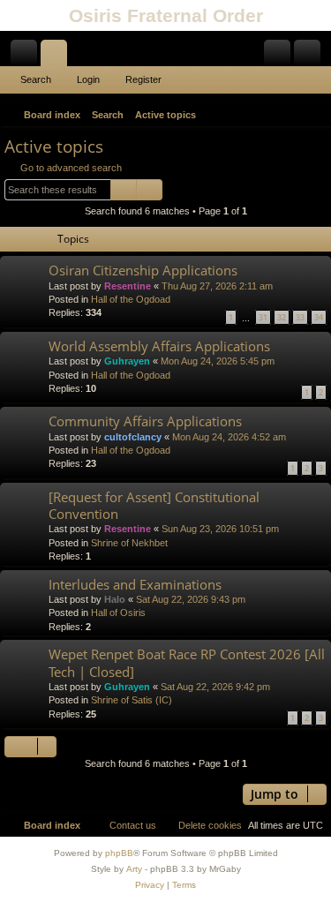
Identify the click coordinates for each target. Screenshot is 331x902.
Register (143, 79)
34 (318, 317)
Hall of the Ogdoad (130, 299)
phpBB (119, 853)
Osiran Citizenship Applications (143, 270)
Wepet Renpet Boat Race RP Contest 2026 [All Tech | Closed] (187, 662)
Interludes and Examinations (135, 584)
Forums (57, 56)
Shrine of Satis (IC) (131, 700)
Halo (114, 599)
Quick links (27, 56)
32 (281, 317)
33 (300, 317)
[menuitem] (315, 114)
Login (88, 79)
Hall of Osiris (118, 612)
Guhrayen (127, 361)
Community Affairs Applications (145, 421)
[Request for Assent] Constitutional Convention (154, 505)
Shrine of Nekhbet (129, 542)
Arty (134, 869)
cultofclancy (133, 437)
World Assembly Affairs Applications (159, 346)
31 (263, 317)
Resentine (127, 286)
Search (35, 79)
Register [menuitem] (310, 56)
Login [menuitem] (280, 56)
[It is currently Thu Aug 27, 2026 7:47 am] (292, 114)
